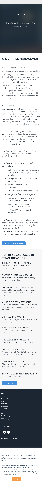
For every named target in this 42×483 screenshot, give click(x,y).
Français (3, 418)
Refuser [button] (26, 479)
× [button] (37, 452)
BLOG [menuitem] (3, 413)
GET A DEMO (9, 383)
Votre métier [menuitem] (5, 399)
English (3, 420)
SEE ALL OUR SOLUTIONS (14, 243)
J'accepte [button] (16, 479)
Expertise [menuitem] (4, 403)
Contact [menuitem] (4, 411)
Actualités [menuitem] (4, 406)
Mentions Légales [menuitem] (7, 416)
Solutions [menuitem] (4, 401)
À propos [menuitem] (4, 408)
